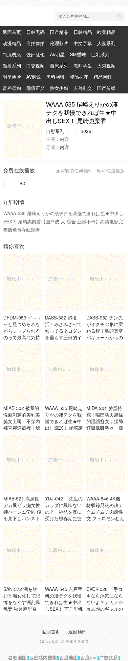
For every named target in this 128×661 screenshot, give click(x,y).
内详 (64, 139)
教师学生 (83, 65)
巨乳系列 (100, 54)
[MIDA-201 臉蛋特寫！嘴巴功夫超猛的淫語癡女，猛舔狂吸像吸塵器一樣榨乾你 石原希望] (105, 372)
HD (22, 183)
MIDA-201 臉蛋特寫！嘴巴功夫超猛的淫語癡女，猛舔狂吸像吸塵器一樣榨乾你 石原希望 (104, 421)
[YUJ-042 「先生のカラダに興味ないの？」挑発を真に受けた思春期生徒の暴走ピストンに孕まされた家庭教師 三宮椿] (64, 463)
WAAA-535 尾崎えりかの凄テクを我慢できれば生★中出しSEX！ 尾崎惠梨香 (64, 421)
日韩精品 (83, 32)
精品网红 (103, 77)
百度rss (88, 657)
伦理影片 (59, 43)
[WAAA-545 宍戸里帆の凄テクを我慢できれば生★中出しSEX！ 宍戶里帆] (64, 553)
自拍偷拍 (35, 43)
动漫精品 (12, 43)
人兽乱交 (83, 88)
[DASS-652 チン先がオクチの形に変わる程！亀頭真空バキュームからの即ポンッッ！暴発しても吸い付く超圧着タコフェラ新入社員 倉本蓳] (105, 282)
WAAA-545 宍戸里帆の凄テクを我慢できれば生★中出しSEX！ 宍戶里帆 (64, 599)
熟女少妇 (59, 88)
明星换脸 (12, 77)
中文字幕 (83, 43)
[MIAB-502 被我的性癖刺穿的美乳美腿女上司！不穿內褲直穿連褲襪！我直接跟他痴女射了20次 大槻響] (22, 372)
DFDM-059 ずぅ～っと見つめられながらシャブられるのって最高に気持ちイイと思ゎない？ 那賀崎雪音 (22, 334)
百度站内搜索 (43, 657)
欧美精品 (106, 32)
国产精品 (59, 32)
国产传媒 (106, 88)
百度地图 (68, 657)
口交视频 (35, 65)
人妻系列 (106, 43)
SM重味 (78, 54)
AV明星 (57, 54)
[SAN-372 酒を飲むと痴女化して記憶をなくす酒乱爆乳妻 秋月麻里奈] (22, 553)
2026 (86, 131)
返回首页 (12, 32)
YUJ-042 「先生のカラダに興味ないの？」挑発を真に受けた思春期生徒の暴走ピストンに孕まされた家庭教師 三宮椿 (64, 518)
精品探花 (79, 77)
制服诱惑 (12, 54)
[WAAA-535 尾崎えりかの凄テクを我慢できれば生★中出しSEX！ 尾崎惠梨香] (23, 129)
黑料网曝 (55, 77)
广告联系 (108, 657)
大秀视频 (106, 65)
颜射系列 (12, 65)
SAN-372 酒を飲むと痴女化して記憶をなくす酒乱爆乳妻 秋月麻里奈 (21, 599)
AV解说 (33, 77)
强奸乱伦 (35, 54)
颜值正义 (35, 88)
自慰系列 (59, 65)
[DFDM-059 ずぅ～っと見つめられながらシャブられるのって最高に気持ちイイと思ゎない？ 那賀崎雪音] (22, 282)
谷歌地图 (17, 657)
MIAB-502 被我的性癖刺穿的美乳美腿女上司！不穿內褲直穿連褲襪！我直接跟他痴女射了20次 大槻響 (21, 424)
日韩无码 (35, 32)
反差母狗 (12, 88)
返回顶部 (77, 631)
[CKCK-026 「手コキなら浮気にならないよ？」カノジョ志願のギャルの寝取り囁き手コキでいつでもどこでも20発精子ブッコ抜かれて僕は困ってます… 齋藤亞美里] (105, 553)
